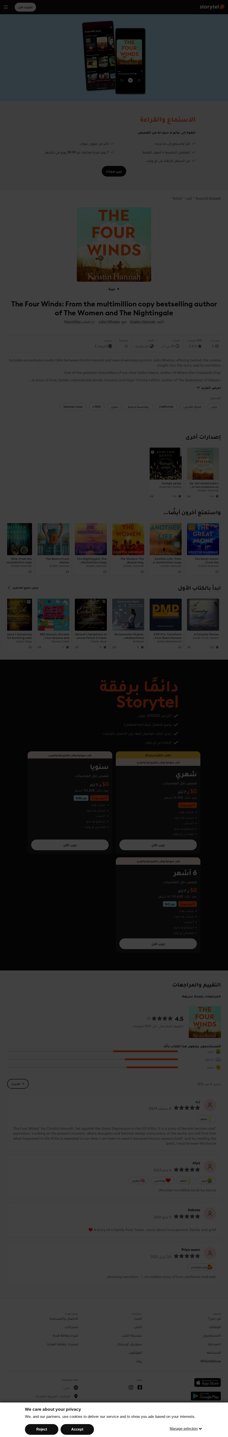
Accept (77, 1429)
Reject (41, 1429)
